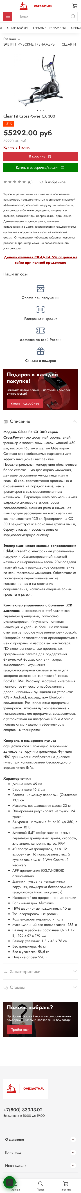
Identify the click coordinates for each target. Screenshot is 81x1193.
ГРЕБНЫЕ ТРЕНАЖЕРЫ (49, 27)
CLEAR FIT (70, 44)
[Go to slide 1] (37, 110)
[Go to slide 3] (43, 110)
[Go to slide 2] (40, 110)
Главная (9, 39)
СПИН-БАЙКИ (17, 27)
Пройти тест (20, 1029)
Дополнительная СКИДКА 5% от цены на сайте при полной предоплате (40, 259)
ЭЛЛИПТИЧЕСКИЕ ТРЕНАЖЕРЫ (29, 44)
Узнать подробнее (25, 403)
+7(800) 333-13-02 (23, 1109)
